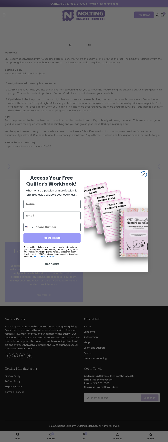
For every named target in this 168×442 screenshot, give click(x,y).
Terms (51, 256)
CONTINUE (52, 238)
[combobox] (29, 227)
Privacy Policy (40, 256)
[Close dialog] (144, 174)
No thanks (52, 264)
